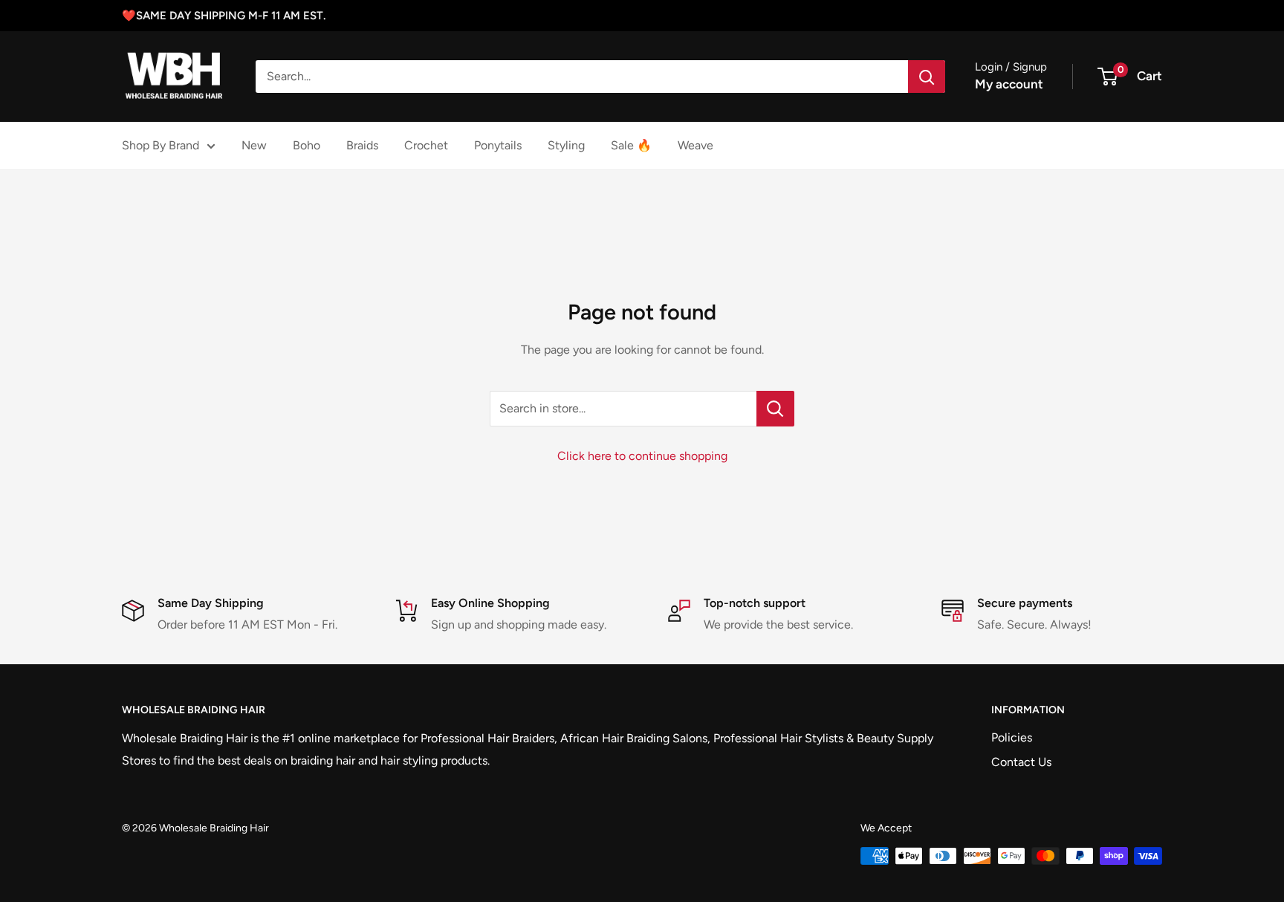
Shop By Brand (160, 145)
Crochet (426, 145)
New (254, 145)
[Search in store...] (775, 408)
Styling (566, 145)
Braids (362, 145)
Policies (1011, 737)
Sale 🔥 (631, 145)
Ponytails (498, 145)
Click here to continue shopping (642, 456)
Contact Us (1021, 762)
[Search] (926, 76)
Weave (695, 145)
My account (1009, 84)
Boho (306, 145)
